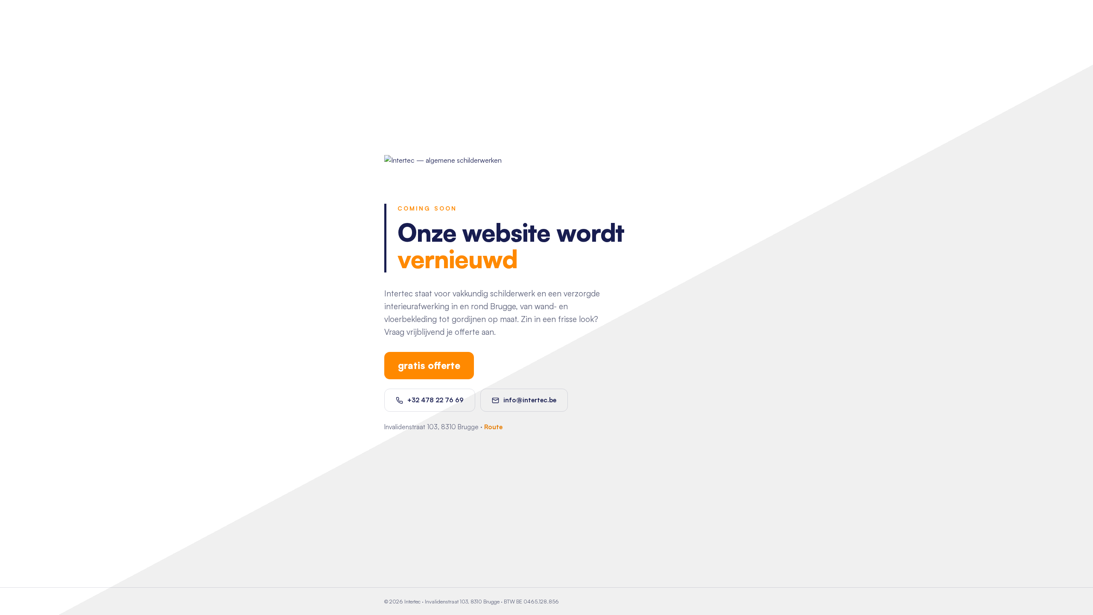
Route (493, 427)
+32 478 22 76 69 (435, 400)
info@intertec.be (529, 400)
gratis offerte (429, 365)
